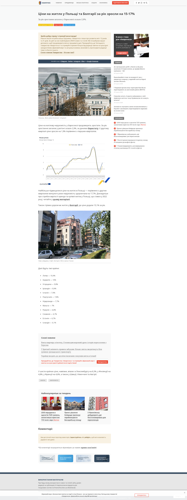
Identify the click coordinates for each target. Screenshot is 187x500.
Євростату (93, 128)
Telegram (64, 61)
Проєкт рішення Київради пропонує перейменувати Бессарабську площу (72, 416)
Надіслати (100, 6)
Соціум (94, 3)
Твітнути (88, 6)
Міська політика (82, 3)
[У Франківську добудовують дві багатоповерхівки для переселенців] (98, 404)
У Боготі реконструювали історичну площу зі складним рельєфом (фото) (131, 141)
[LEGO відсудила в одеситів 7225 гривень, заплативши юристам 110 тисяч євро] (51, 404)
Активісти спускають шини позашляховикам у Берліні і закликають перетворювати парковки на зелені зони (130, 109)
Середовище (69, 3)
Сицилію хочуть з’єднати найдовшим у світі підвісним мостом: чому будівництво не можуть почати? (131, 98)
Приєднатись (102, 362)
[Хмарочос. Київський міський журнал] (44, 3)
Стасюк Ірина (71, 25)
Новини (59, 3)
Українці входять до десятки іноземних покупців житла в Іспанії (68, 356)
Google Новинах (92, 61)
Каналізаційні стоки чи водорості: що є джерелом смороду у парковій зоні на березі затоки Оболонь (130, 79)
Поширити (76, 6)
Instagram (77, 61)
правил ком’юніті (88, 447)
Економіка (103, 3)
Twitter (70, 61)
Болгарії (74, 205)
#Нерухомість (54, 380)
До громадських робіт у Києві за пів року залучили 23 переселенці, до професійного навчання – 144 (129, 69)
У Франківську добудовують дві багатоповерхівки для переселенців (126, 135)
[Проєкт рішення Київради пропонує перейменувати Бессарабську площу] (74, 404)
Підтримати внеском (120, 3)
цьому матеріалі (61, 199)
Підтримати (112, 6)
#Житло (42, 380)
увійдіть (87, 437)
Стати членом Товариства (51, 52)
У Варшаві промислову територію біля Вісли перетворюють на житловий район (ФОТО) (130, 89)
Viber (83, 61)
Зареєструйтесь (75, 437)
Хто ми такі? (69, 52)
